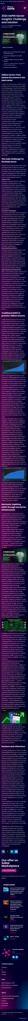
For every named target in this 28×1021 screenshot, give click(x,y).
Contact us (5, 1005)
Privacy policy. (10, 1014)
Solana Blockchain (6, 987)
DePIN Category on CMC (8, 983)
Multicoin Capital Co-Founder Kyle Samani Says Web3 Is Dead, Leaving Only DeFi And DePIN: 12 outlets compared (16, 905)
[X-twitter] (16, 957)
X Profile (4, 1001)
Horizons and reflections (10, 67)
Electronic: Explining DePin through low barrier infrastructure (14, 64)
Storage (4, 974)
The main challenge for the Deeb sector (13, 56)
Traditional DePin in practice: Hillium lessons (13, 60)
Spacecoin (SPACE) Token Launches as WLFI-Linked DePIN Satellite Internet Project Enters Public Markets (17, 891)
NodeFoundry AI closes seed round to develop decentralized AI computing (16, 928)
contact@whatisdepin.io (18, 953)
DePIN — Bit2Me (14, 936)
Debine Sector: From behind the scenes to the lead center (14, 52)
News (6, 25)
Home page (5, 1003)
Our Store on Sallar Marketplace (10, 996)
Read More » (13, 896)
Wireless (4, 972)
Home (3, 25)
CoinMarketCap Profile (8, 998)
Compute (4, 967)
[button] (24, 8)
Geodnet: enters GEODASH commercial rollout (16, 917)
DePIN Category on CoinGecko (10, 985)
